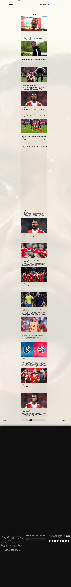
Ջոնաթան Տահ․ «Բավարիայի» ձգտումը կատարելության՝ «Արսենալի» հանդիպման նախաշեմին (32, 236)
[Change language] (49, 4)
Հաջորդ (64, 420)
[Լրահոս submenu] (20, 0)
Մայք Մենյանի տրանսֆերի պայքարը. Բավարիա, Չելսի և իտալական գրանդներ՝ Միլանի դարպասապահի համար (34, 59)
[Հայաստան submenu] (29, 2)
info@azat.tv (68, 536)
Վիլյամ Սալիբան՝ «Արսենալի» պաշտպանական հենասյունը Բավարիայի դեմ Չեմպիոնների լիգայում (33, 34)
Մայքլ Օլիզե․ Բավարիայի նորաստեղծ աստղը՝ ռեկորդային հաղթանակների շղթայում (30, 411)
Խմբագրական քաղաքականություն (13, 542)
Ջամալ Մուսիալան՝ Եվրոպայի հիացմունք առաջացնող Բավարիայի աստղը (33, 210)
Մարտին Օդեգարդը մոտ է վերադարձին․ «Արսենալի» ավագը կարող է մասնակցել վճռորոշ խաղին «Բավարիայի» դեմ (32, 85)
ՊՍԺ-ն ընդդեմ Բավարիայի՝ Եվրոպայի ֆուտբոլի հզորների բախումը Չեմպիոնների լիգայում (32, 360)
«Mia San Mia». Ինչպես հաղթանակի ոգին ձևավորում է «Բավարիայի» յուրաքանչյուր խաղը (32, 261)
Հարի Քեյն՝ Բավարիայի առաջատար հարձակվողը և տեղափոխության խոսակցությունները (30, 386)
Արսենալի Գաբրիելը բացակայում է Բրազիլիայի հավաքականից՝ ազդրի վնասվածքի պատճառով (32, 310)
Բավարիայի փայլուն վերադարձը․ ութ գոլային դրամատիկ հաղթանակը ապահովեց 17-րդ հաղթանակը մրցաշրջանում (32, 285)
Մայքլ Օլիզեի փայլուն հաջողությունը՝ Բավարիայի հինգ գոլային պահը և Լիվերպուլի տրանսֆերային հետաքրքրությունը (32, 109)
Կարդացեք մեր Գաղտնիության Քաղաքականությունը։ (13, 540)
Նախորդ (4, 420)
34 (43, 420)
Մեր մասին (6, 542)
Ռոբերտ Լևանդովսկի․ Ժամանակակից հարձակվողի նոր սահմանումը (32, 335)
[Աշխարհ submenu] (35, 3)
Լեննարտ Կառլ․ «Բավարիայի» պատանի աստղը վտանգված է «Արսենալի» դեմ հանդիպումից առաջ (34, 137)
